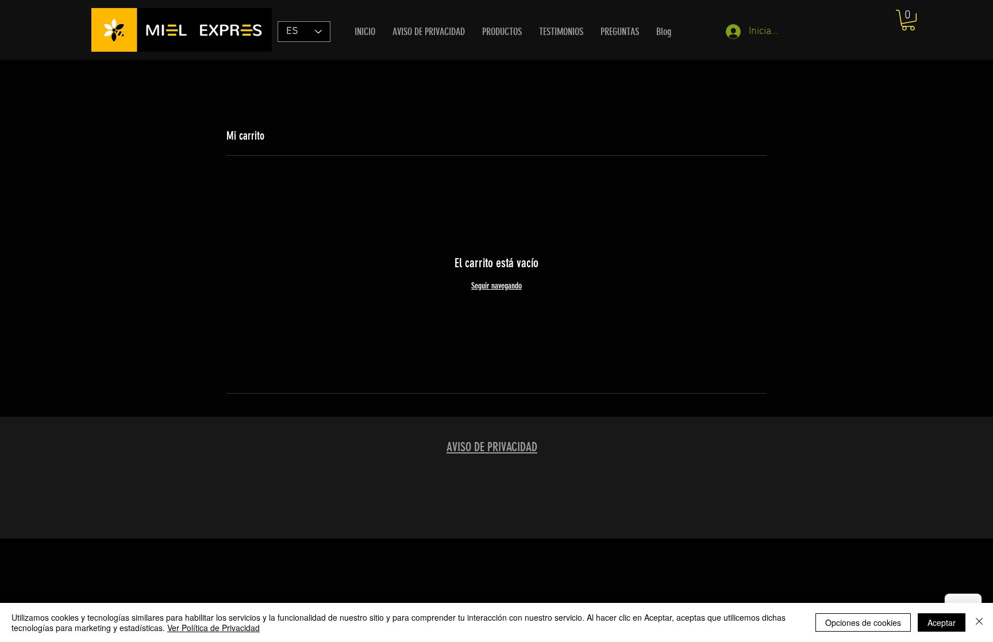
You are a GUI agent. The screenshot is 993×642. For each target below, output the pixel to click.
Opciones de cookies (863, 622)
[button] (908, 20)
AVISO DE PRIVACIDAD (492, 447)
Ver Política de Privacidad (213, 627)
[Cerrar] (979, 622)
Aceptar (941, 622)
